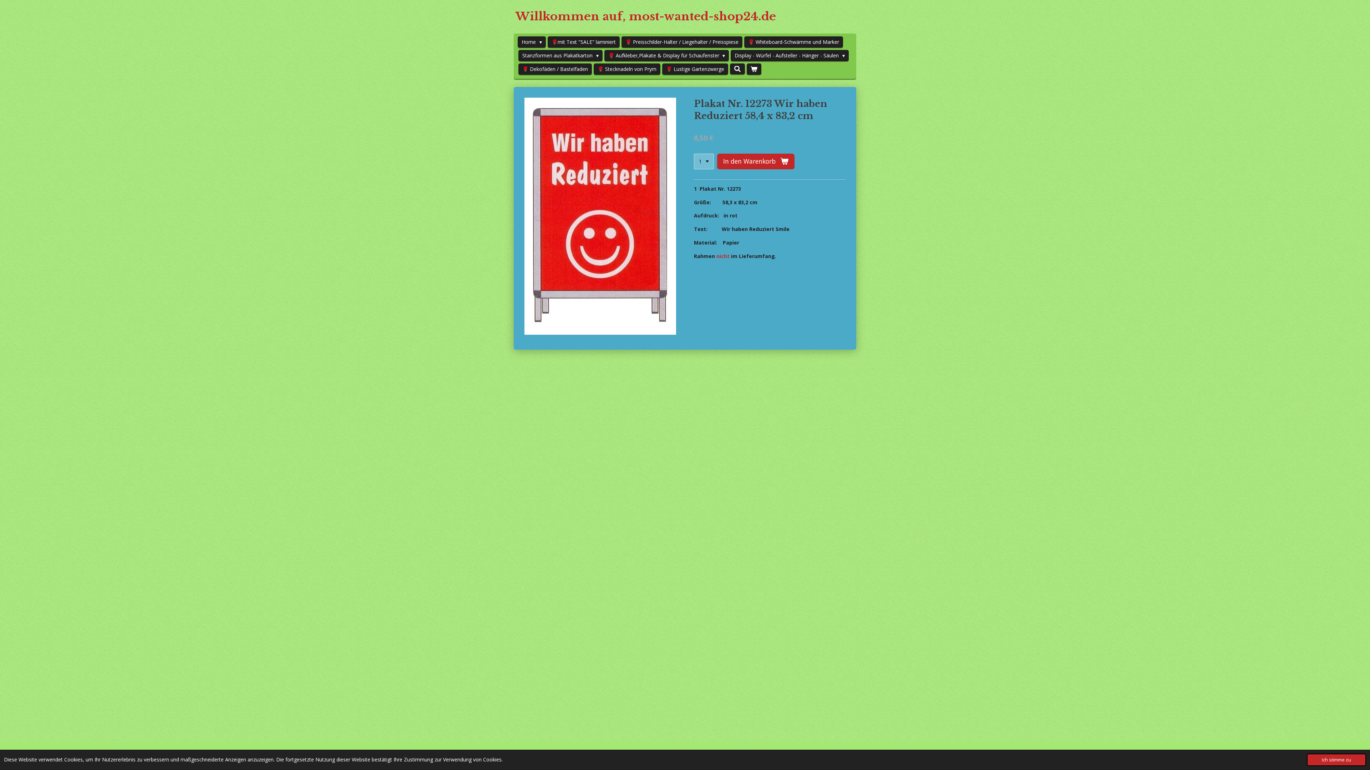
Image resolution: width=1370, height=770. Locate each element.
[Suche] (737, 69)
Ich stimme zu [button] (1336, 760)
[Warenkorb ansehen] (754, 69)
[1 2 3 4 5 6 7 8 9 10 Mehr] (704, 161)
